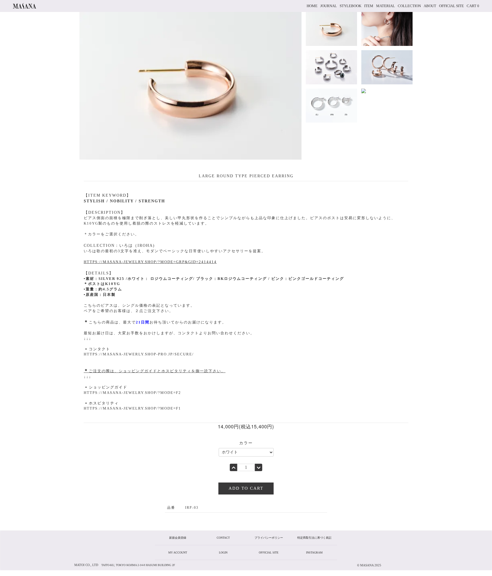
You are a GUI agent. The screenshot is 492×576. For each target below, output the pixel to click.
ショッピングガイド (108, 387)
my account (177, 552)
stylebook (350, 6)
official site (451, 6)
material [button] (385, 6)
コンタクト (99, 349)
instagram (314, 552)
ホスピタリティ (104, 403)
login (223, 552)
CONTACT (223, 537)
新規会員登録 (177, 537)
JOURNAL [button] (328, 6)
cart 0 (473, 6)
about (430, 6)
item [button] (368, 6)
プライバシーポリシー (269, 537)
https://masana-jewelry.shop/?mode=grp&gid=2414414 (150, 262)
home (312, 6)
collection (409, 6)
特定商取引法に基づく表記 (314, 537)
